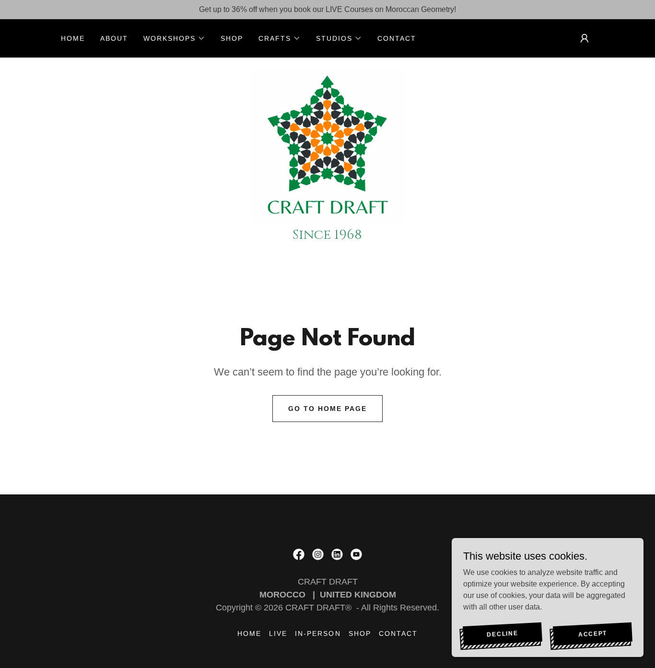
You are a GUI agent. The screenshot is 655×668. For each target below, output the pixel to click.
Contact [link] (396, 38)
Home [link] (73, 38)
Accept (593, 633)
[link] (327, 145)
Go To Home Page (327, 408)
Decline (502, 633)
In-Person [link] (317, 633)
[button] (174, 38)
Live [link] (278, 633)
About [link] (114, 38)
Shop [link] (232, 38)
